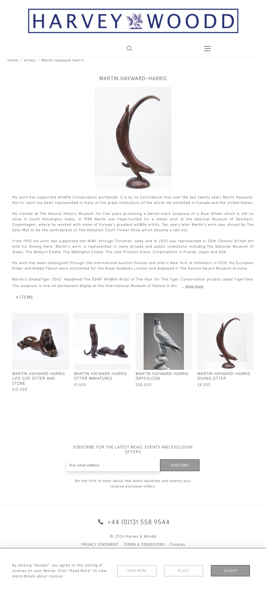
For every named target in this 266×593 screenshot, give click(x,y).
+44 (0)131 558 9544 (137, 522)
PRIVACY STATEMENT (99, 544)
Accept (230, 571)
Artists (30, 60)
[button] (129, 48)
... (192, 286)
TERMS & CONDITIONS (144, 544)
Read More (137, 571)
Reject (183, 571)
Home (13, 60)
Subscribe (180, 465)
